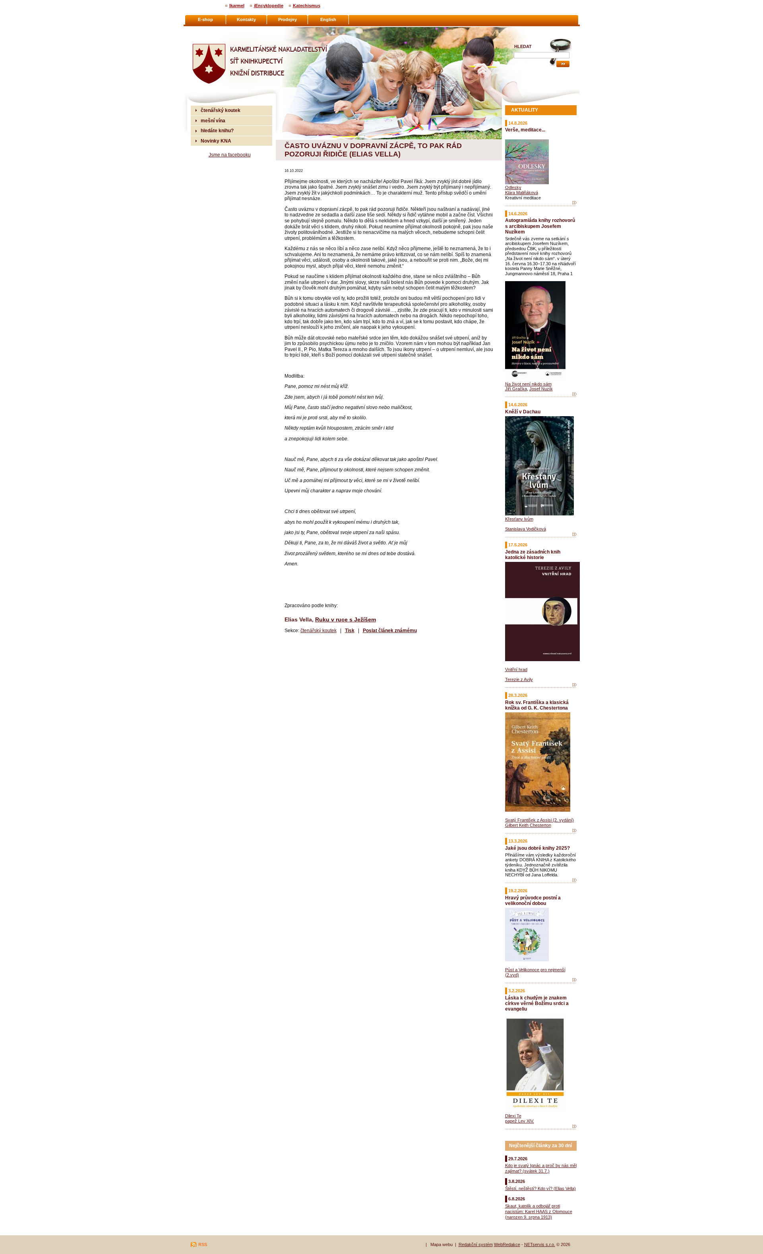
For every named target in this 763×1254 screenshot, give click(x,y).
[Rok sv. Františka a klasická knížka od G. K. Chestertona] (574, 830)
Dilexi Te (513, 1115)
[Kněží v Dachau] (574, 534)
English (328, 19)
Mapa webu (441, 1244)
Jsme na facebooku (230, 154)
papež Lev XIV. (519, 1121)
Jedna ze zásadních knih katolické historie (532, 554)
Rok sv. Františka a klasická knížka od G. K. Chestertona (537, 705)
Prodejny (287, 19)
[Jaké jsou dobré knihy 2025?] (574, 880)
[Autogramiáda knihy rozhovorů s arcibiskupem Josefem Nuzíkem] (574, 394)
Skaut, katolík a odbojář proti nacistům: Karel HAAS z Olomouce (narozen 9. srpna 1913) (538, 1211)
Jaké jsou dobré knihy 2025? (537, 848)
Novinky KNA (216, 140)
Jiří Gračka (516, 388)
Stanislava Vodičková (525, 529)
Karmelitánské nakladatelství (223, 30)
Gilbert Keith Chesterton (528, 825)
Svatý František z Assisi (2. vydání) (539, 820)
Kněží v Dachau (522, 411)
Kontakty (246, 19)
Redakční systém (476, 1244)
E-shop (205, 19)
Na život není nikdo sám (528, 384)
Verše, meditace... (525, 129)
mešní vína (213, 120)
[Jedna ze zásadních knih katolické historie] (574, 685)
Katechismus (306, 5)
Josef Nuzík (541, 388)
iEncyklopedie (268, 5)
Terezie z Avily (519, 679)
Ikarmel (236, 5)
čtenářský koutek (318, 630)
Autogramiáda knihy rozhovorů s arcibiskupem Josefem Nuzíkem (540, 226)
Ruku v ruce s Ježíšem (345, 619)
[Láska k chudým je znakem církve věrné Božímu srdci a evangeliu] (574, 1126)
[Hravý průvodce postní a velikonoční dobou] (574, 980)
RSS (202, 1244)
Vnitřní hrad (516, 669)
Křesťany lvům (519, 519)
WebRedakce (507, 1244)
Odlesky (513, 187)
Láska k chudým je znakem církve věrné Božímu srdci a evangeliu (537, 1003)
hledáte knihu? (217, 130)
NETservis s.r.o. (539, 1244)
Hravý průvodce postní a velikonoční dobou (533, 900)
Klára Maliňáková (521, 192)
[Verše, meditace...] (574, 203)
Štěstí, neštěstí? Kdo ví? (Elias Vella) (540, 1188)
